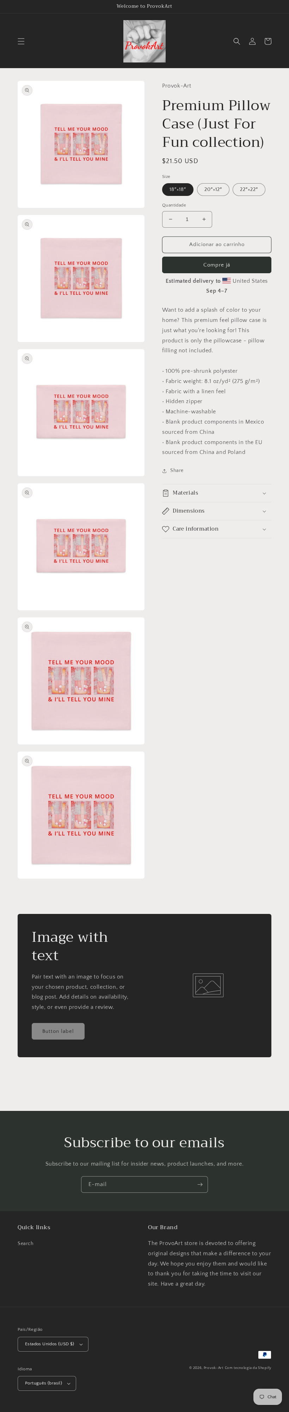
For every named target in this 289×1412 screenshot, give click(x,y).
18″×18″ (178, 189)
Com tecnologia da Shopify (248, 1368)
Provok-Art (213, 1368)
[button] (21, 41)
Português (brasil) (43, 1383)
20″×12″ (213, 189)
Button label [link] (58, 1031)
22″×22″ (249, 189)
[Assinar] (200, 1184)
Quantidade (174, 205)
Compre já (216, 265)
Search (26, 1243)
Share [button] (177, 470)
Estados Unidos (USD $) (49, 1343)
